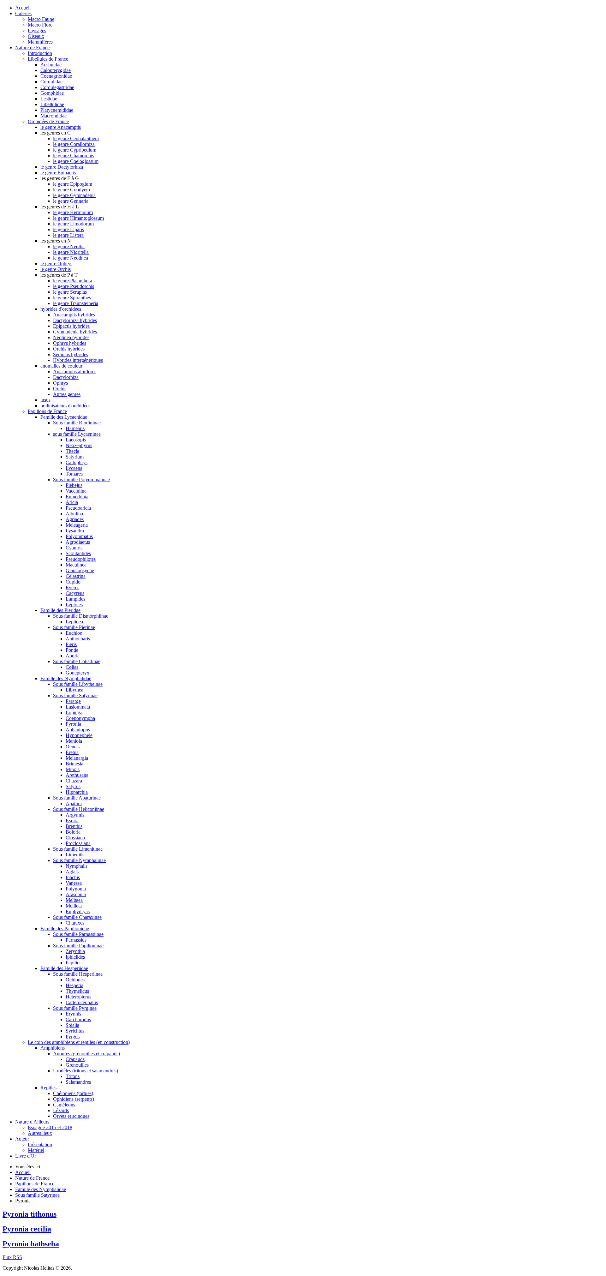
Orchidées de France (48, 121)
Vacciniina (76, 491)
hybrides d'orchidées (60, 309)
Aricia (72, 502)
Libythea (74, 689)
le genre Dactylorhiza (61, 167)
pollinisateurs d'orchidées (65, 405)
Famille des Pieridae (60, 610)
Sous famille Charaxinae (77, 917)
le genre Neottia (69, 246)
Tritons (73, 1076)
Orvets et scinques (71, 1116)
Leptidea (74, 621)
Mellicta (74, 905)
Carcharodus (78, 1019)
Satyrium (75, 456)
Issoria (72, 820)
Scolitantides (78, 553)
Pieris (71, 644)
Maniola (74, 741)
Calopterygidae (55, 70)
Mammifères (40, 42)
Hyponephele (79, 735)
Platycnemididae (56, 110)
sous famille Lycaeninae (77, 434)
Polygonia (76, 888)
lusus (45, 400)
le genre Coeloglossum (75, 161)
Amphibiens (52, 1048)
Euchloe (74, 633)
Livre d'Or (25, 1156)
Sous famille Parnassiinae (78, 934)
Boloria (73, 832)
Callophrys (76, 462)
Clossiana (75, 837)
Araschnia (76, 894)
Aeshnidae (51, 64)
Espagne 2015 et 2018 (50, 1127)
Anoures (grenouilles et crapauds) (86, 1053)
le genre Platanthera (72, 280)
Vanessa (74, 883)
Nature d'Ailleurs (32, 1121)
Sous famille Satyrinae (75, 695)
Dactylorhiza (66, 377)
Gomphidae (52, 93)
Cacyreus (75, 593)
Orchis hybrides (69, 348)
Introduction (40, 53)
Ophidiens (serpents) (73, 1099)
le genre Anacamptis (60, 127)
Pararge (73, 701)
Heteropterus (78, 996)
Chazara (74, 780)
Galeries (23, 13)
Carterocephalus (82, 1002)
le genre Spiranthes (72, 297)
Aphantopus (78, 729)
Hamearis (75, 428)
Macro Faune (41, 19)
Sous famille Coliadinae (76, 661)
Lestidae (48, 98)
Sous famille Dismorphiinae (80, 616)
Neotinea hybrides (71, 337)
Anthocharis (78, 638)
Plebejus (74, 485)
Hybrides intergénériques (78, 360)
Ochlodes (75, 979)
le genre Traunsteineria (75, 303)
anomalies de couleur (61, 365)
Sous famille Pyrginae (75, 1008)
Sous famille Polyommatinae (81, 479)
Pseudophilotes (81, 559)
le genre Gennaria (70, 201)
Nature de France (32, 47)
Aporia (73, 655)
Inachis (73, 877)
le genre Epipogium (72, 184)
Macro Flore (40, 24)
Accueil (23, 7)
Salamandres (78, 1082)
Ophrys (60, 383)
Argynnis (75, 815)
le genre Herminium (73, 212)
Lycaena (74, 468)
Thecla (72, 451)
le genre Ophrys (56, 263)
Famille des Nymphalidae (65, 678)
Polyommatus (79, 536)
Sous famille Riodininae (77, 422)
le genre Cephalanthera (76, 138)
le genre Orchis (55, 269)
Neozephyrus (79, 445)
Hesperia (74, 985)
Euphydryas (78, 911)
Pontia (72, 650)
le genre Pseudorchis (73, 286)
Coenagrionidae (56, 76)
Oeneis (73, 746)
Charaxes (75, 923)
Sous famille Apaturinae (77, 797)
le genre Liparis (68, 229)
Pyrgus (73, 1036)
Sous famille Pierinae (74, 627)
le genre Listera (68, 235)
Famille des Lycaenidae (63, 417)
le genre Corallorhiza (74, 144)
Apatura (74, 803)
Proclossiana (78, 843)
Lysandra (75, 530)
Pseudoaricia (78, 508)
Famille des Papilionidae (64, 928)
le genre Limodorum (73, 223)
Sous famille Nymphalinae (79, 860)
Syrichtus (75, 1030)
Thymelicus (77, 991)
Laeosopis (76, 439)
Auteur (22, 1138)
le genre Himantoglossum (78, 218)
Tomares (74, 473)
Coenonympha (80, 718)
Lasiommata (78, 707)
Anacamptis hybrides (74, 314)
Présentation (40, 1144)
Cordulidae (51, 81)
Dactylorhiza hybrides (75, 320)
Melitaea (74, 900)
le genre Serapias (70, 292)
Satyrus (73, 786)
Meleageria (77, 525)
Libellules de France (48, 59)
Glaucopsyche (80, 570)
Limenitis (75, 854)
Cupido (73, 581)
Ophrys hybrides (69, 343)
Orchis (59, 388)
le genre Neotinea (70, 258)
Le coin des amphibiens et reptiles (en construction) (79, 1042)
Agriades (75, 519)
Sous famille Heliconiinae (78, 809)
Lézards (61, 1110)
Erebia (72, 752)
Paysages (37, 30)
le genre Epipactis (58, 172)
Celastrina (76, 576)
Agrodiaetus (78, 542)
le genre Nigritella (71, 252)
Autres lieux (40, 1133)
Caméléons (64, 1104)
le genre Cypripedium (74, 150)
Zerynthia (75, 951)
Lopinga (74, 712)
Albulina (74, 513)
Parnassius (76, 940)
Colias (72, 667)
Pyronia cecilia (27, 1229)
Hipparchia (77, 792)
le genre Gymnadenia (74, 195)
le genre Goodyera (71, 189)
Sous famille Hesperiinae (78, 974)
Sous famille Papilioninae (78, 945)
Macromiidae (53, 115)
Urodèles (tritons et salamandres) (85, 1070)
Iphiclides (75, 957)
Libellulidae (52, 104)
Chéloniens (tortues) (73, 1093)
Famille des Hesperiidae (64, 968)
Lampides (75, 599)
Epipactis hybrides (71, 326)
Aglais (72, 871)
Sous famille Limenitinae (78, 849)
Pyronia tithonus (29, 1214)
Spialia (72, 1025)
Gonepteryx (77, 672)
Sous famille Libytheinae (78, 684)
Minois (73, 769)
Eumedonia (77, 496)
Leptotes (74, 604)
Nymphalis (76, 866)
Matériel (36, 1150)
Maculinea (76, 564)
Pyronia (73, 724)
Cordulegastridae (57, 87)
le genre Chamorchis (73, 155)
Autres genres (66, 394)
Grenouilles (77, 1065)
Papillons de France (47, 411)
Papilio (73, 962)
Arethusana (77, 775)
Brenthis (74, 826)
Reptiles (48, 1087)
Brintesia (74, 763)
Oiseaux (36, 36)
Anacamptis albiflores (74, 371)
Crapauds (75, 1059)
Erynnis (73, 1013)
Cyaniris (74, 547)
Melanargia (77, 758)
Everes (72, 587)
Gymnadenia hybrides (75, 331)
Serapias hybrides (70, 354)
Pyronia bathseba (31, 1244)
